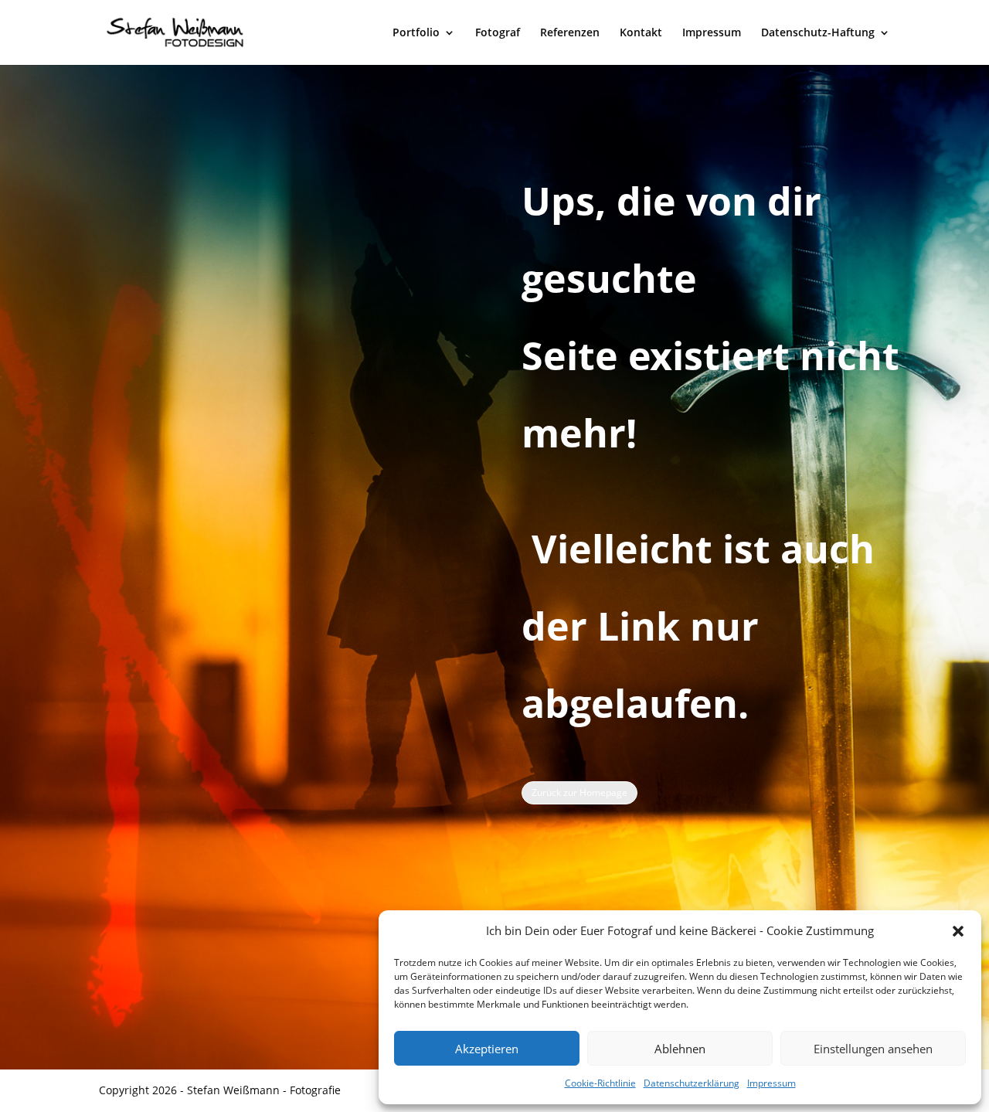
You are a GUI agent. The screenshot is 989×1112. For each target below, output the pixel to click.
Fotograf (497, 33)
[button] (958, 931)
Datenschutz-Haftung (818, 33)
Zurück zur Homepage (579, 792)
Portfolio (416, 33)
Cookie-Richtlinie (600, 1083)
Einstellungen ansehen (873, 1048)
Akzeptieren (486, 1048)
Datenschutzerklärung (691, 1083)
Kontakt (641, 33)
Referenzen (570, 33)
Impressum (771, 1083)
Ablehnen (679, 1048)
